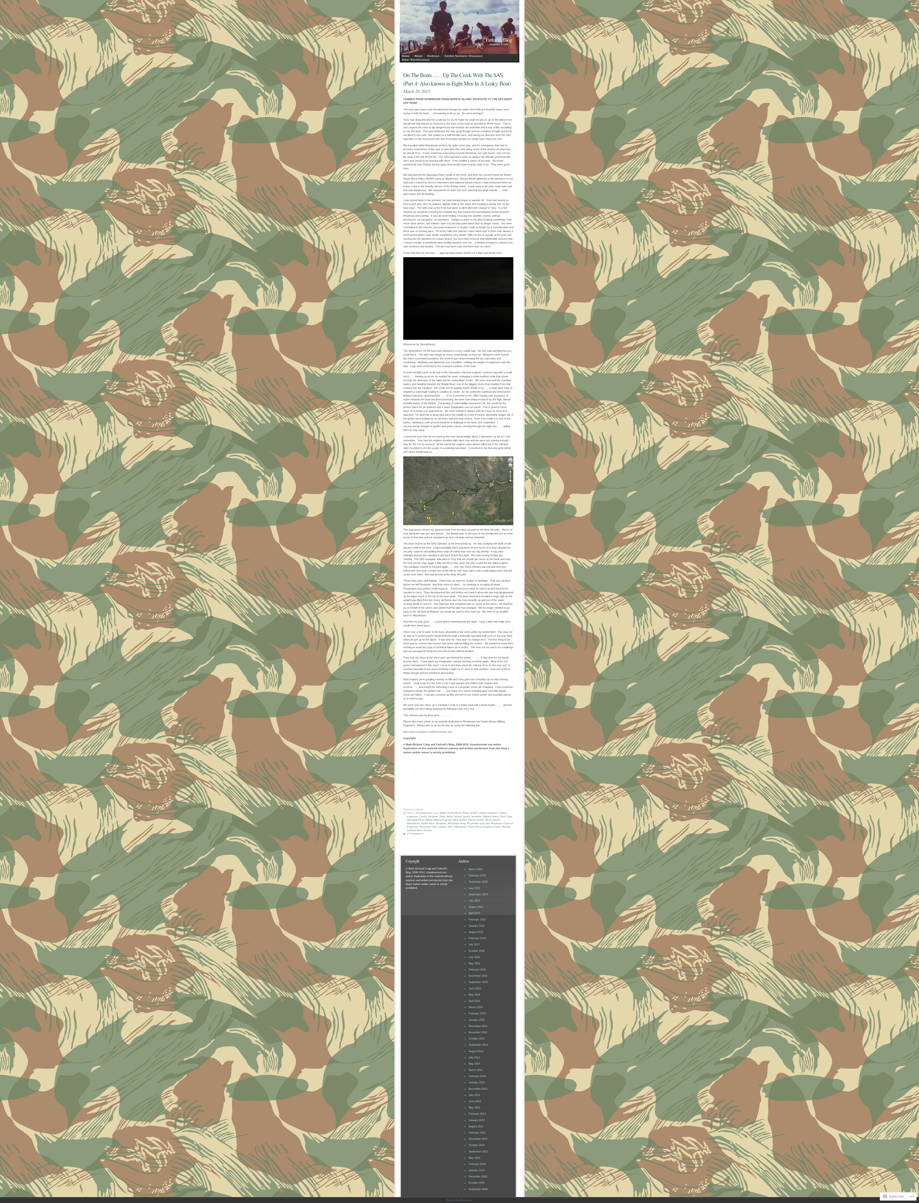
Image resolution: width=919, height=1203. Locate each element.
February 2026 (477, 875)
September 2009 (478, 1189)
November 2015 (478, 975)
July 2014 (474, 1057)
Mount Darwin (476, 819)
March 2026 (475, 869)
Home (406, 56)
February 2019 (477, 938)
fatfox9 (458, 816)
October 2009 (477, 1182)
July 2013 (474, 1095)
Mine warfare (460, 819)
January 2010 (477, 1170)
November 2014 (478, 1032)
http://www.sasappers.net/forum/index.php (427, 731)
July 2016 (474, 957)
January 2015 (477, 1019)
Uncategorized (423, 812)
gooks (466, 816)
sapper (442, 826)
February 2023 (477, 919)
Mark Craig (506, 816)
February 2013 (477, 1113)
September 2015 (478, 982)
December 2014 (478, 1026)
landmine (476, 816)
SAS (450, 826)
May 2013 (474, 1107)
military (428, 819)
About (418, 56)
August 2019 (476, 932)
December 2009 (478, 1176)
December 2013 (478, 1088)
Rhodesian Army (456, 823)
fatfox (450, 816)
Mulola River (427, 823)
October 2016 (477, 950)
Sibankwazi (460, 826)
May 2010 (474, 1157)
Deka (442, 816)
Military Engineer (443, 819)
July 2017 (474, 944)
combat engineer (488, 812)
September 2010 (478, 1151)
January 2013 (477, 1120)
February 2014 (477, 1076)
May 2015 (474, 994)
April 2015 (474, 1000)
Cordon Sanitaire (428, 816)
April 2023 (474, 913)
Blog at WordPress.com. (459, 1200)
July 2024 (474, 900)
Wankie (506, 826)
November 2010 (478, 1138)
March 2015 (475, 1007)
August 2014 (476, 1051)
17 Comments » (415, 833)
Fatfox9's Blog (499, 39)
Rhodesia (441, 823)
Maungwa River (415, 819)
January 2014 (477, 1082)
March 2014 (475, 1069)
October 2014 (477, 1038)
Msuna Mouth (492, 819)
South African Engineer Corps (484, 826)
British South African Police (454, 812)
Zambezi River (414, 830)
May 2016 (474, 963)
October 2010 (477, 1145)
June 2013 (475, 1101)
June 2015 (475, 988)
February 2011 (477, 1132)
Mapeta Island (491, 816)
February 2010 (477, 1164)
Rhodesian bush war (478, 823)
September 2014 (478, 1044)
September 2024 (478, 894)
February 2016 (477, 969)
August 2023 (476, 906)
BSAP (474, 812)
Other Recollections (416, 59)
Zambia (428, 830)
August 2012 (476, 1126)
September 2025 (478, 881)
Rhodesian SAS (428, 826)
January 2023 (477, 925)
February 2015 (477, 1013)
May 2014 (474, 1063)
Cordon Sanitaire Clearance (463, 56)
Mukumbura (413, 823)
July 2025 (474, 888)
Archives (433, 56)
